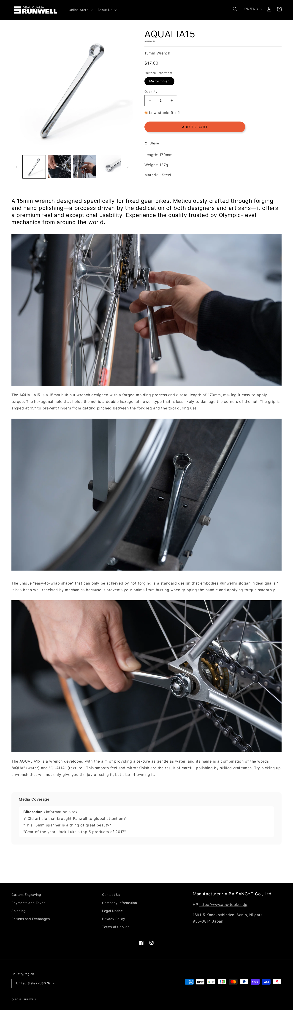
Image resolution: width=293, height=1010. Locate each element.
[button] (80, 10)
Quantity (150, 91)
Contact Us (111, 894)
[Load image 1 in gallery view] (34, 166)
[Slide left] (16, 167)
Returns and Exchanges (30, 919)
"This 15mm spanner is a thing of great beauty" (67, 825)
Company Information (119, 903)
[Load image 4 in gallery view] (109, 166)
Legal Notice (112, 911)
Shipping (18, 911)
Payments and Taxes (28, 903)
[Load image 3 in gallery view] (84, 166)
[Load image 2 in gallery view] (59, 166)
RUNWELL (30, 999)
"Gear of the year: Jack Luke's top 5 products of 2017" (74, 831)
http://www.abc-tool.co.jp (223, 904)
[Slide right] (128, 167)
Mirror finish (159, 81)
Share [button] (154, 143)
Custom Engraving (26, 894)
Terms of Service (116, 927)
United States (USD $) (33, 983)
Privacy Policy (113, 919)
